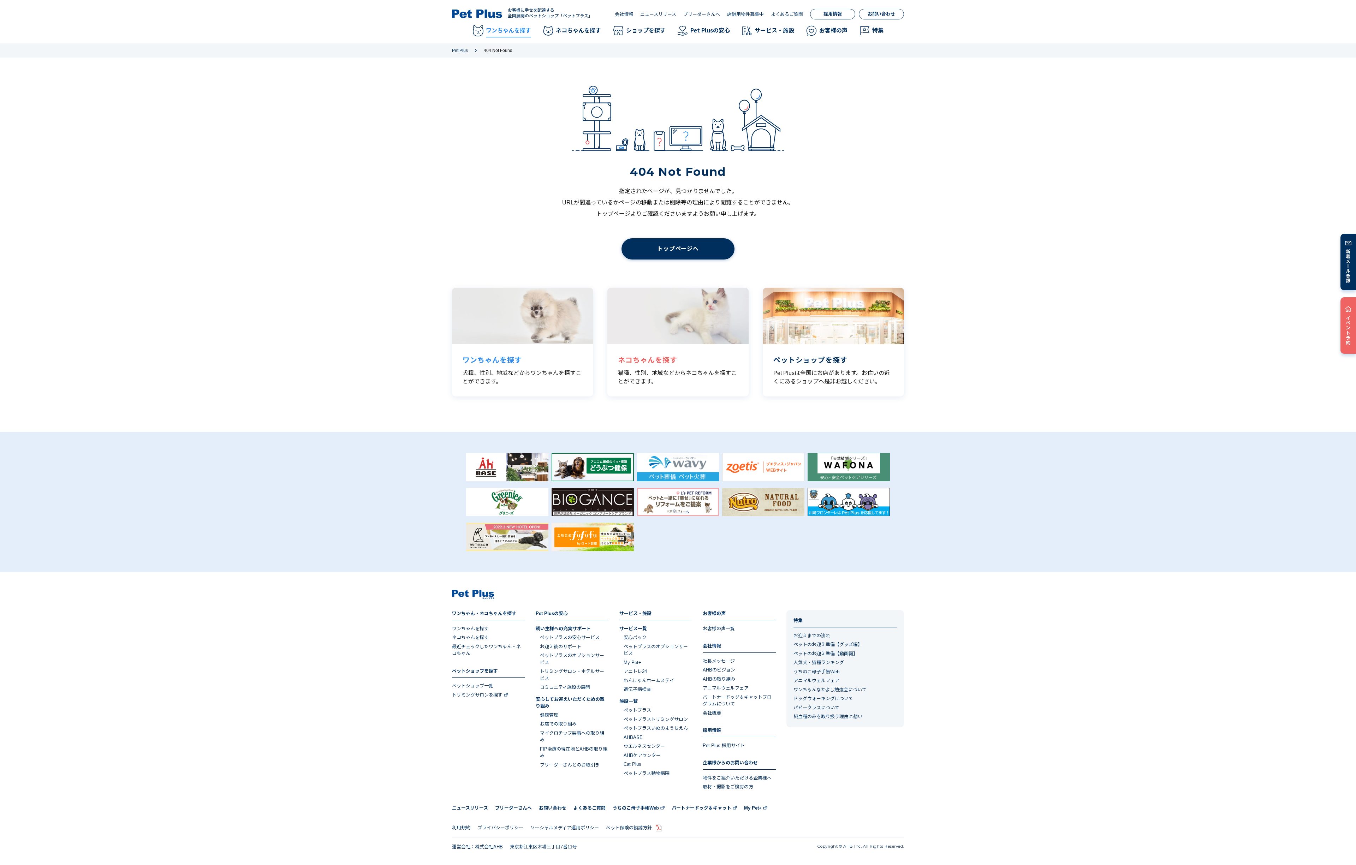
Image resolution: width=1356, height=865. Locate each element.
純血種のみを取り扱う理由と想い (827, 716)
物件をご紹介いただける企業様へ (737, 778)
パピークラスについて (816, 707)
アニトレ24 (635, 671)
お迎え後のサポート (560, 646)
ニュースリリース (658, 14)
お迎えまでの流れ (811, 635)
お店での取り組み (558, 724)
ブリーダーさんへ (701, 14)
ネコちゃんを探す (470, 637)
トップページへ (678, 249)
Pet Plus (460, 50)
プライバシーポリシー (500, 827)
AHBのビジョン (719, 670)
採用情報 (832, 14)
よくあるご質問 (787, 14)
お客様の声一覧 (719, 628)
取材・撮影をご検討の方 (728, 786)
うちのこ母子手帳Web (816, 671)
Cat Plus (632, 764)
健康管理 (549, 715)
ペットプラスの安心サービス (570, 637)
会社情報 (624, 14)
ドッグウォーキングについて (823, 698)
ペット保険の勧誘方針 (629, 827)
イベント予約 (1348, 330)
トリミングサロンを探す (477, 695)
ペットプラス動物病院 (647, 773)
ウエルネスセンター (644, 746)
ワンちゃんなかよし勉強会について (830, 689)
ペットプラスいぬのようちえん (656, 728)
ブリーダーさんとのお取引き (570, 765)
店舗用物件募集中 (745, 14)
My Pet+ (632, 662)
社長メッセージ (719, 661)
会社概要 (712, 713)
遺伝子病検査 (637, 689)
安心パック (635, 637)
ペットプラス (637, 710)
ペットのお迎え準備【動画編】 (825, 653)
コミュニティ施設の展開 (565, 687)
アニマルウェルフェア (726, 688)
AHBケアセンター (642, 755)
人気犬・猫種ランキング (818, 662)
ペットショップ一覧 (472, 685)
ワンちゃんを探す (470, 628)
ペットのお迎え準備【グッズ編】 (827, 644)
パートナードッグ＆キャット (701, 808)
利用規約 (461, 827)
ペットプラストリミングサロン (656, 719)
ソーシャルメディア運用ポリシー (564, 827)
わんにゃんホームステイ (649, 680)
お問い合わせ (881, 14)
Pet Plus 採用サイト (724, 745)
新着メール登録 (1348, 266)
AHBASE (633, 737)
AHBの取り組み (719, 679)
